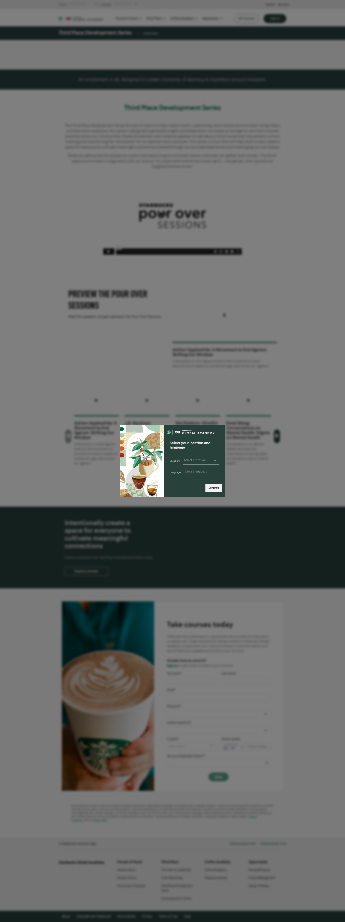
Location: (175, 461)
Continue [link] (214, 488)
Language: (175, 472)
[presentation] (201, 472)
